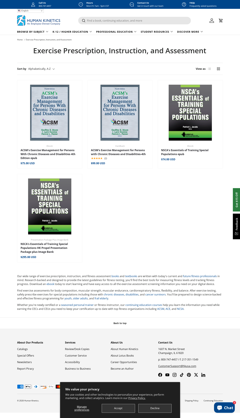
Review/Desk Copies (77, 349)
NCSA (180, 309)
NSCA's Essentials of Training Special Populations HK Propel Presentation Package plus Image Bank (44, 248)
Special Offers (25, 355)
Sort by (21, 69)
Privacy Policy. (137, 398)
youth (68, 298)
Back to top (120, 323)
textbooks (131, 276)
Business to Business (78, 368)
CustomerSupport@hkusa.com (177, 366)
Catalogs (22, 349)
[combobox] (134, 20)
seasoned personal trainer (77, 305)
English (24, 10)
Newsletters (24, 362)
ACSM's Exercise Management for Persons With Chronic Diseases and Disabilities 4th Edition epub (48, 154)
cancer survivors (155, 294)
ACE (168, 309)
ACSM (160, 309)
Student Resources (155, 31)
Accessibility (72, 362)
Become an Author (122, 368)
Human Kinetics (31, 400)
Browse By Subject (31, 31)
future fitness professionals (200, 276)
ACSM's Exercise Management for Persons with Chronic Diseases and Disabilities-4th (118, 152)
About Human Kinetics (124, 349)
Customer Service (76, 355)
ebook (50, 284)
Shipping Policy (191, 400)
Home (20, 39)
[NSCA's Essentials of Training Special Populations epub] (190, 113)
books (115, 276)
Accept (118, 408)
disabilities (132, 294)
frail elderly (101, 298)
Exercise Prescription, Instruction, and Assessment (49, 39)
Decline (155, 408)
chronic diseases (114, 294)
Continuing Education (213, 400)
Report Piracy (25, 368)
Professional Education (114, 31)
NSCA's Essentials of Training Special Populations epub (184, 152)
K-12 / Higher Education (70, 31)
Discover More (188, 31)
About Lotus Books (122, 355)
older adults (80, 298)
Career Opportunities (124, 362)
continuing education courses (143, 305)
